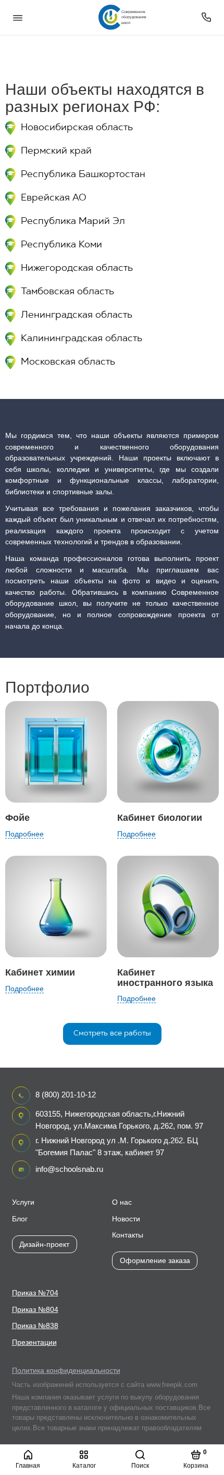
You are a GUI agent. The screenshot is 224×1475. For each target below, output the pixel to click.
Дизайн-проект (44, 1244)
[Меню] (17, 17)
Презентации (34, 1342)
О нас (122, 1202)
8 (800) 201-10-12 (65, 1094)
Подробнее (24, 834)
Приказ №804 (35, 1310)
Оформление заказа (155, 1260)
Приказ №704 (35, 1293)
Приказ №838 (35, 1326)
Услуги (23, 1202)
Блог (20, 1219)
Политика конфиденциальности (66, 1370)
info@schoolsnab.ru (69, 1169)
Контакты (127, 1235)
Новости (126, 1219)
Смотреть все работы (112, 1034)
